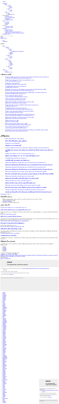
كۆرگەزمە (7, 21)
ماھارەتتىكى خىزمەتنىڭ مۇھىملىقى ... (8, 235)
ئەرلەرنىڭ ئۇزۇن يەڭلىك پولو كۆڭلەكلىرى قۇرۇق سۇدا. (15, 93)
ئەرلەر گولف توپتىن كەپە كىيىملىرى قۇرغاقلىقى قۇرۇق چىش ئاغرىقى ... (18, 77)
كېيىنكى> (5, 194)
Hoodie (11, 63)
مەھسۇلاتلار (5, 3)
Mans (4, 45)
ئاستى (11, 10)
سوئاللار (6, 24)
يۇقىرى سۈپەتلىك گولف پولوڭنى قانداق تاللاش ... (11, 228)
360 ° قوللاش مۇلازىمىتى (9, 17)
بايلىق (4, 20)
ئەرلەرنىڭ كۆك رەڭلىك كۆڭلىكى (11, 105)
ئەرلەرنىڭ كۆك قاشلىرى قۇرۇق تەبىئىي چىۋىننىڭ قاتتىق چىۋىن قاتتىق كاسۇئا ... (19, 90)
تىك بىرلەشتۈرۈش (8, 16)
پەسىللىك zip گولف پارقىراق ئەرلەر (11, 121)
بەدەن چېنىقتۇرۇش (11, 14)
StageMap (10, 254)
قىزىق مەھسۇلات (3, 254)
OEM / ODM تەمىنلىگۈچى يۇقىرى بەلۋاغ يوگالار (16, 140)
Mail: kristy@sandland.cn (7, 201)
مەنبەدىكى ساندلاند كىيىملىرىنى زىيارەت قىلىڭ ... (11, 216)
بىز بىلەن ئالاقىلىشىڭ (6, 33)
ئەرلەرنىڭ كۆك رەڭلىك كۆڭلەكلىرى (11, 87)
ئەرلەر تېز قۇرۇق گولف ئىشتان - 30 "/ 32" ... (13, 81)
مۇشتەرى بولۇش (3, 244)
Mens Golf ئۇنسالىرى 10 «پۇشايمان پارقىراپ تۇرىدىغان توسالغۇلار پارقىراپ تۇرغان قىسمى (25, 187)
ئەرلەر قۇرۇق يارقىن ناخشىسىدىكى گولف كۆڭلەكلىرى (17, 160)
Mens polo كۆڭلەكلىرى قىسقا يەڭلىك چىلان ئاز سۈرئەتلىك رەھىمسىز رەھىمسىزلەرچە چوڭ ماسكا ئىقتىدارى (29, 173)
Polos (11, 50)
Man (6, 4)
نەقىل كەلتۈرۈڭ (3, 38)
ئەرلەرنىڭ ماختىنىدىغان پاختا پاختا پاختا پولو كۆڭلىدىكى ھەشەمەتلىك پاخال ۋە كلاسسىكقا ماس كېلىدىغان (28, 191)
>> (7, 194)
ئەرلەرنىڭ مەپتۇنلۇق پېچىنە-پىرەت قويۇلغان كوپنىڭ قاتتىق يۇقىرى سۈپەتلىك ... (19, 115)
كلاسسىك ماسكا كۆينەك (30, 255)
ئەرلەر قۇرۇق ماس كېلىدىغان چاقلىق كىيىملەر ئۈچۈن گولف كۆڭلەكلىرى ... (19, 109)
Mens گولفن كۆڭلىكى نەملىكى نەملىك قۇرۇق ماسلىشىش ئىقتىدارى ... (18, 124)
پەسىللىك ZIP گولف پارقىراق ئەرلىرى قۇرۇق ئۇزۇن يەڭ (15, 102)
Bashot (11, 7)
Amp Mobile (14, 254)
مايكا (11, 49)
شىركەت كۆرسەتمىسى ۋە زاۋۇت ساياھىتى (13, 31)
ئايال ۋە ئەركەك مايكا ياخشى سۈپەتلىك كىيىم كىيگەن (15, 99)
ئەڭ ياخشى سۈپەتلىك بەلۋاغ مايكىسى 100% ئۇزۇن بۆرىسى (16, 96)
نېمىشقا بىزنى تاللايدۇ (9, 30)
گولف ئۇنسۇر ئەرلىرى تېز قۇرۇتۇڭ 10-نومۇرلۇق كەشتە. (15, 84)
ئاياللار (6, 12)
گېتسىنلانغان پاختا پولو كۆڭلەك (17, 51)
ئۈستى (11, 9)
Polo (10, 62)
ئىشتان (11, 56)
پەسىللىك (11, 53)
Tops (10, 6)
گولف (8, 13)
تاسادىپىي (9, 5)
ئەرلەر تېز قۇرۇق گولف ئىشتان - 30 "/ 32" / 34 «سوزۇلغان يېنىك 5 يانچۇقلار (22, 155)
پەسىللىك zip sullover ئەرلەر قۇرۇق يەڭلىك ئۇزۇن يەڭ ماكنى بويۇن (20, 182)
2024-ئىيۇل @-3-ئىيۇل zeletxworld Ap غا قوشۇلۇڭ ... (12, 223)
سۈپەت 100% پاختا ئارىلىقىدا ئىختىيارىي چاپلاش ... (14, 112)
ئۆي (3, 40)
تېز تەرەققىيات (8, 18)
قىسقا (11, 57)
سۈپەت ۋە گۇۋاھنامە (9, 19)
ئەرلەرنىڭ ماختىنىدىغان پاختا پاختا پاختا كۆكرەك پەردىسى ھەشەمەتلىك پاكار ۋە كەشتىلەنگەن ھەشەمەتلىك (28, 164)
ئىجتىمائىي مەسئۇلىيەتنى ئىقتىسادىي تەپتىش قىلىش (14, 32)
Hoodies (11, 52)
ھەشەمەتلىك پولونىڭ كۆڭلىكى (20, 255)
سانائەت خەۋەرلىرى (9, 26)
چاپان (11, 54)
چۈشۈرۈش (7, 22)
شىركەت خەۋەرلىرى (9, 27)
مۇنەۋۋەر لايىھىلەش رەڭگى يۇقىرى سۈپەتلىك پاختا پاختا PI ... (16, 130)
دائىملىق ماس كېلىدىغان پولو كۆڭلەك (7, 255)
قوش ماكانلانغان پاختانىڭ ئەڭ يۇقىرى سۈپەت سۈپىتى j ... (16, 127)
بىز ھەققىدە (5, 28)
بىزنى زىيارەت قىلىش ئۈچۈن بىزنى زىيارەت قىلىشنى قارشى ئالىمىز (15, 209)
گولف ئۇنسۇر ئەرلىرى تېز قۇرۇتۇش (13, 145)
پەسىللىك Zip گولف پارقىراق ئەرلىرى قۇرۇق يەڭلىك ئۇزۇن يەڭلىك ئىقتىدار (21, 178)
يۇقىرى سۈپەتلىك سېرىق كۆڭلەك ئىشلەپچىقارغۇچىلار (46, 255)
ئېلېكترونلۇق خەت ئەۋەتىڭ (5, 258)
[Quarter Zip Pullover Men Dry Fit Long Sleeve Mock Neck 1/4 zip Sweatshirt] (18, 180)
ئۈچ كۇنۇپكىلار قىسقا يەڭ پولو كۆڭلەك (7, 256)
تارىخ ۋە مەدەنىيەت (8, 29)
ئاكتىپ (8, 8)
